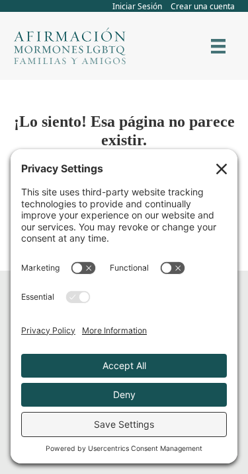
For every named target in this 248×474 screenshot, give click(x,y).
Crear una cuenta (203, 6)
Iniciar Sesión (137, 6)
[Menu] (218, 46)
